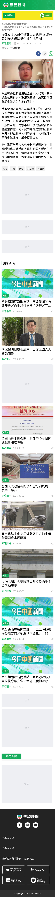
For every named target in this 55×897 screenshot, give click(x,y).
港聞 (13, 24)
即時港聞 (21, 24)
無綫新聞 (6, 24)
